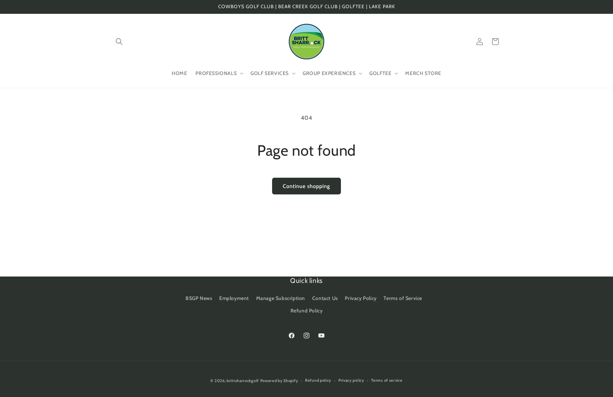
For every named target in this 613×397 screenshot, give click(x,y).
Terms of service (386, 380)
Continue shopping (306, 186)
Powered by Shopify (279, 380)
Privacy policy (351, 380)
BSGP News (199, 298)
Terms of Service (402, 298)
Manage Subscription (280, 298)
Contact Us (325, 298)
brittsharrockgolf (243, 380)
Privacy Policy (360, 298)
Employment (234, 298)
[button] (119, 41)
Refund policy (318, 380)
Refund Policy (307, 310)
